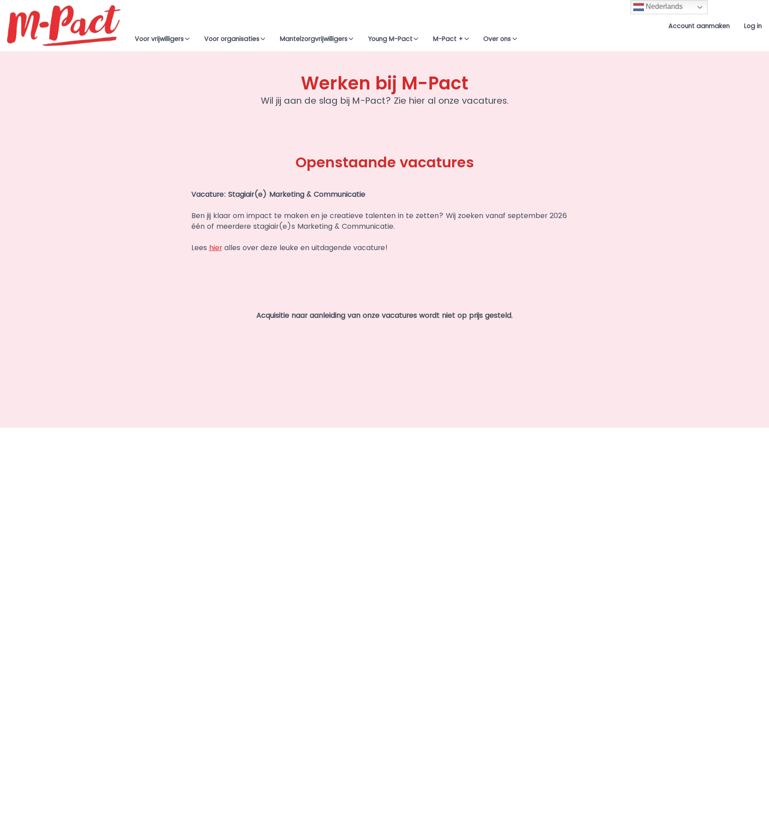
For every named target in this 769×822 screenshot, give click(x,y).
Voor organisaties (231, 39)
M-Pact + (448, 39)
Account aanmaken (699, 26)
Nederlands (663, 6)
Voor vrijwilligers (159, 39)
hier (215, 248)
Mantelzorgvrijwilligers (314, 39)
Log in (753, 26)
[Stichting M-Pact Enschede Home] (64, 25)
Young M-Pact (390, 39)
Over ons (497, 39)
